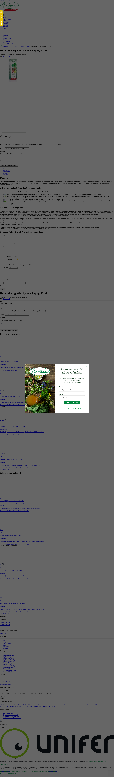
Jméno (61, 394)
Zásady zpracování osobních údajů (72, 408)
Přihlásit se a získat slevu (72, 402)
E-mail (61, 387)
